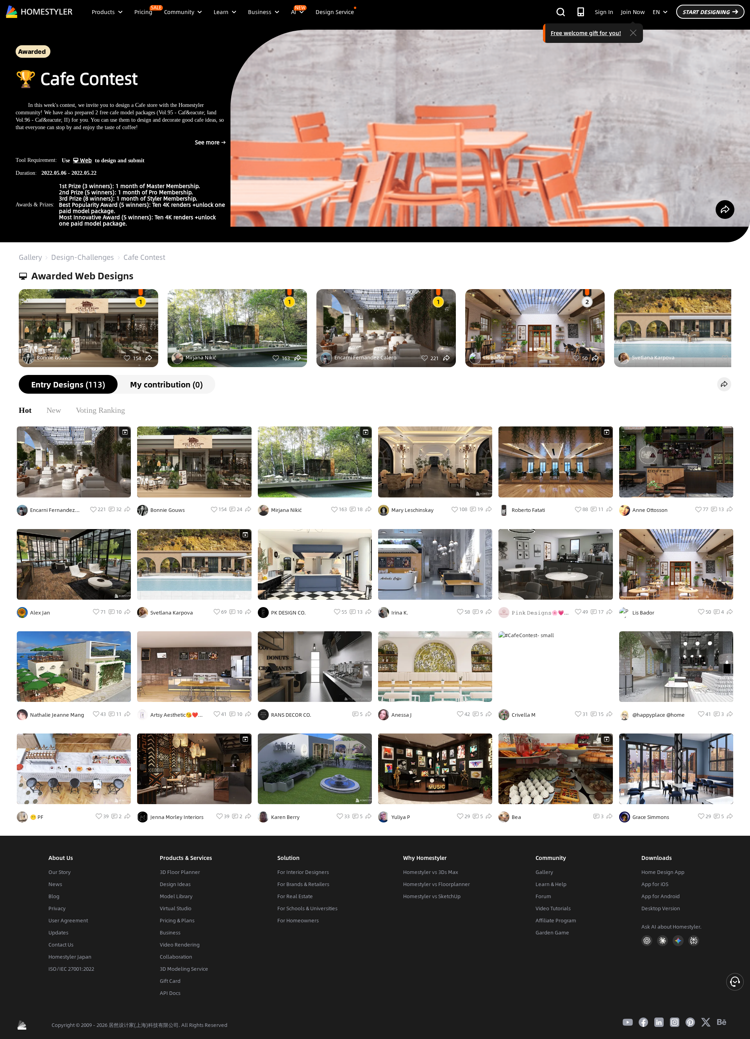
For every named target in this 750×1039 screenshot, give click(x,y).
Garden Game (552, 932)
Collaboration (176, 957)
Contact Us (60, 944)
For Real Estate (295, 896)
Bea (516, 817)
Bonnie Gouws (54, 357)
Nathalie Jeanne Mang (57, 715)
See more (199, 145)
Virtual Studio (175, 908)
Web (85, 160)
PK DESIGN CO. (288, 612)
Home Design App (662, 872)
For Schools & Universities (307, 908)
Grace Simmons (650, 817)
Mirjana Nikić (201, 357)
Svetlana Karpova (653, 357)
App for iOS (654, 884)
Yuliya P (400, 817)
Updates (58, 932)
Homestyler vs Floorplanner (436, 884)
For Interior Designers (303, 872)
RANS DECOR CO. (291, 715)
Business (170, 932)
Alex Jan (40, 612)
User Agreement (68, 920)
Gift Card (170, 981)
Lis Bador (494, 357)
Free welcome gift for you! (586, 33)
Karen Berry (285, 817)
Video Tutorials (553, 908)
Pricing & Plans (177, 920)
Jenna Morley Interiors (177, 817)
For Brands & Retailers (303, 884)
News (55, 884)
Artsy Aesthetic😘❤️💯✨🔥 (174, 715)
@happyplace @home (658, 715)
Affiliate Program (556, 920)
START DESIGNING (706, 11)
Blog (53, 896)
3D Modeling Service (184, 969)
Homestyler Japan (69, 957)
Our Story (59, 872)
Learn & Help (551, 884)
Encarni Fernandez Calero (365, 357)
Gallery (30, 257)
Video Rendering (180, 944)
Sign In (604, 11)
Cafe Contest (144, 257)
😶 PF (36, 817)
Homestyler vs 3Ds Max (430, 872)
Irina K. (399, 612)
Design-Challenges (82, 257)
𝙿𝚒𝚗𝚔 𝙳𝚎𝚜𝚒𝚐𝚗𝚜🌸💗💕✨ (538, 612)
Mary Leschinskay (412, 510)
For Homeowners (298, 920)
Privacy (57, 908)
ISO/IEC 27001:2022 (71, 969)
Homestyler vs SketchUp (432, 896)
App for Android (660, 896)
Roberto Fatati (528, 510)
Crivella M (524, 715)
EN (656, 11)
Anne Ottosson (650, 510)
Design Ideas (175, 884)
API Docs (170, 993)
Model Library (176, 896)
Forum (543, 896)
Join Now (633, 11)
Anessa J (401, 715)
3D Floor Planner (180, 872)
